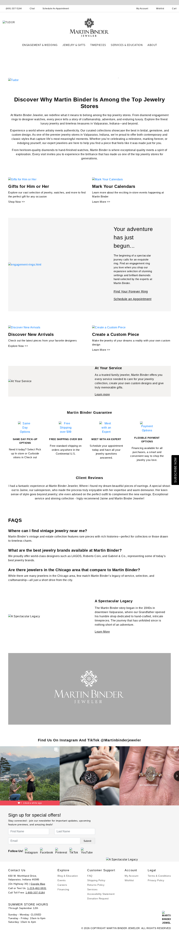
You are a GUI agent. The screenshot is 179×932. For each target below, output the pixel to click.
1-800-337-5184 (35, 892)
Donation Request (98, 898)
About (152, 45)
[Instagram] (31, 851)
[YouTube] (87, 851)
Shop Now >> (16, 201)
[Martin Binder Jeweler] (89, 27)
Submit (87, 840)
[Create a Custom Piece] (109, 327)
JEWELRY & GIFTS (73, 45)
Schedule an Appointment (133, 299)
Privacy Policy (156, 880)
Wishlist (129, 880)
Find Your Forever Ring (131, 291)
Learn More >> (101, 201)
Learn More (102, 631)
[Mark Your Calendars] (107, 179)
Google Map (38, 883)
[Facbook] (46, 851)
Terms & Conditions (159, 875)
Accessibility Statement (101, 894)
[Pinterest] (61, 851)
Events (62, 880)
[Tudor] (13, 79)
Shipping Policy (96, 880)
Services (92, 889)
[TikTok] (74, 851)
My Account (131, 875)
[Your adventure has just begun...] (24, 264)
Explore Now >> (18, 345)
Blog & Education (68, 875)
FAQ (89, 875)
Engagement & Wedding (40, 45)
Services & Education (127, 45)
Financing (63, 889)
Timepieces (98, 45)
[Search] (126, 8)
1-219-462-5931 (36, 888)
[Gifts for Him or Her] (22, 179)
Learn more (102, 394)
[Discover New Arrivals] (24, 327)
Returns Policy (95, 884)
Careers (62, 884)
